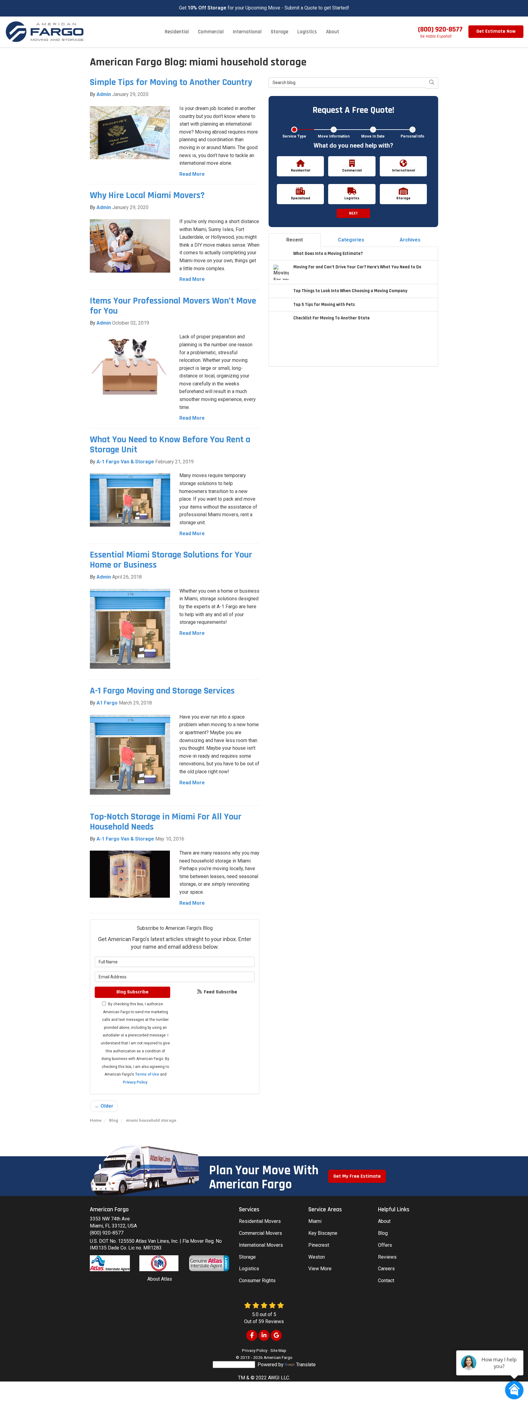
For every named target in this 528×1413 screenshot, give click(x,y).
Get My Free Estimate (357, 1176)
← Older (103, 1106)
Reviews (387, 1257)
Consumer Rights (257, 1280)
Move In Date (373, 136)
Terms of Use (147, 1074)
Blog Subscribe (132, 992)
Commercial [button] (211, 31)
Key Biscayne (322, 1233)
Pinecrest (318, 1245)
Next (353, 213)
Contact (386, 1280)
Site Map (278, 1350)
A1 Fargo (107, 703)
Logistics (249, 1268)
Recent (294, 240)
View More (320, 1268)
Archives (410, 240)
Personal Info (412, 136)
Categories (351, 240)
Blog (383, 1233)
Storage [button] (279, 31)
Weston (316, 1257)
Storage (247, 1257)
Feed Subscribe (220, 992)
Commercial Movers (260, 1233)
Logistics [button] (307, 31)
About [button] (332, 31)
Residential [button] (177, 31)
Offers (385, 1245)
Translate (306, 1364)
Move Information (334, 136)
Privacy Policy (135, 1082)
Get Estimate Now (495, 31)
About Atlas (159, 1279)
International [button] (247, 31)
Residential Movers (260, 1221)
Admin (104, 94)
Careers (386, 1268)
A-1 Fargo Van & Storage (125, 462)
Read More (192, 174)
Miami (314, 1221)
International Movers (261, 1245)
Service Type (294, 136)
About (384, 1221)
